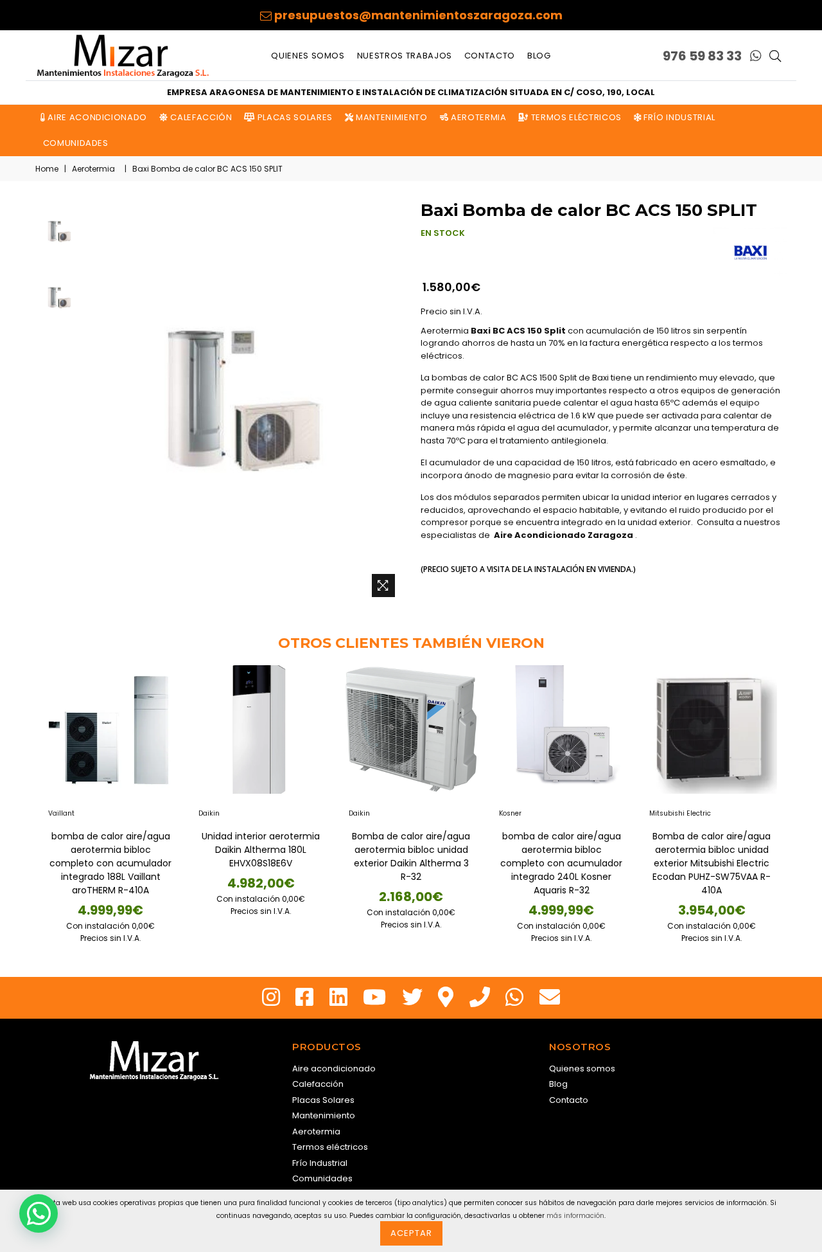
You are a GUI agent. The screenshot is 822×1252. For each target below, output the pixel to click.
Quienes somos (307, 55)
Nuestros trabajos (404, 55)
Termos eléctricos (575, 117)
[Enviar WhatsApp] (756, 56)
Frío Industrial (678, 117)
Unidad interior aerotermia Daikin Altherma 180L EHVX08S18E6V (261, 850)
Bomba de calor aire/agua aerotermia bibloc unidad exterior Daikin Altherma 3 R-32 (411, 856)
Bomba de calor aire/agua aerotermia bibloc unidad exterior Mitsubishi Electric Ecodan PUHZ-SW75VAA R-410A (711, 863)
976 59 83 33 (702, 56)
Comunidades (74, 143)
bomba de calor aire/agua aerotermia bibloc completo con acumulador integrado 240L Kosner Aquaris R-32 (561, 863)
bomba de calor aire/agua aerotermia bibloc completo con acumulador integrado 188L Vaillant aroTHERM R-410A (110, 863)
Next (799, 795)
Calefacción (200, 117)
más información (575, 1216)
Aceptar (411, 1233)
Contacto (489, 55)
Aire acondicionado (96, 117)
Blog (539, 55)
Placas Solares (294, 117)
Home (46, 168)
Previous (22, 795)
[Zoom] (383, 585)
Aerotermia (477, 117)
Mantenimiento (391, 117)
